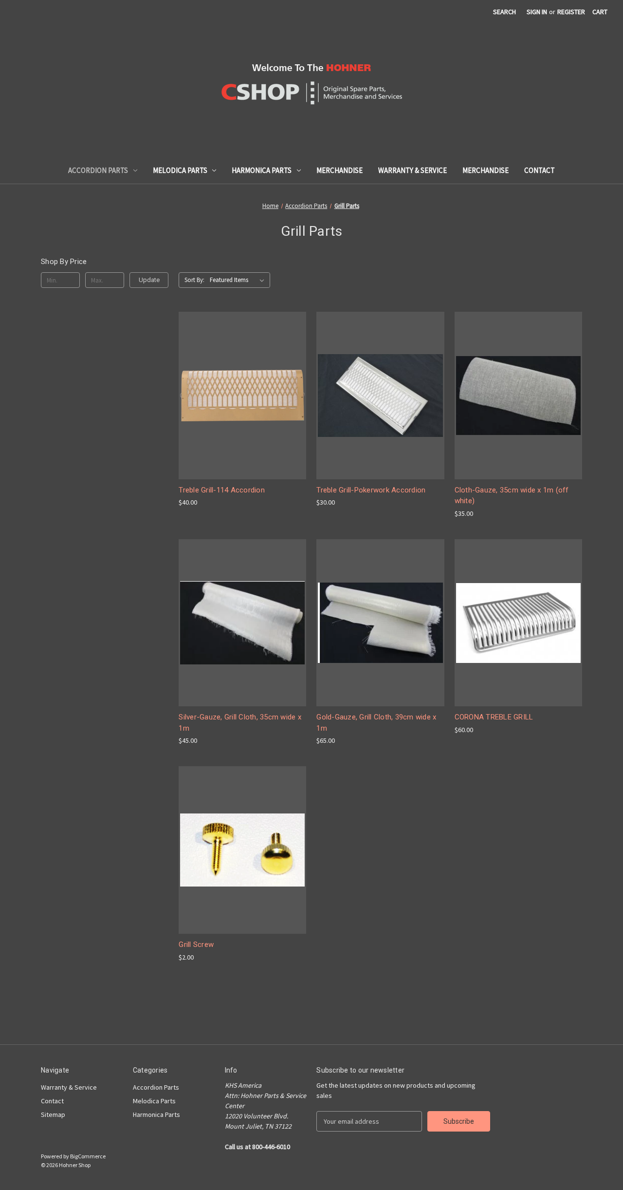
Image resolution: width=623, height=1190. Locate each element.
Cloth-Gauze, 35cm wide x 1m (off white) (512, 496)
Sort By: (194, 280)
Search (504, 11)
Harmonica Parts (262, 170)
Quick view (241, 386)
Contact (539, 170)
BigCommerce (88, 1156)
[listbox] (239, 280)
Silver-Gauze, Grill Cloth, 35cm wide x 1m (240, 723)
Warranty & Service (412, 170)
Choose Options (242, 858)
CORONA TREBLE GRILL (494, 717)
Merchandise (339, 170)
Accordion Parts (98, 170)
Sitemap (53, 1114)
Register (571, 11)
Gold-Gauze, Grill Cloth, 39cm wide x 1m (376, 723)
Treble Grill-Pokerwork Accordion (370, 490)
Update (149, 279)
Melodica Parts (180, 170)
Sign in (537, 11)
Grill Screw (196, 944)
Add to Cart (242, 403)
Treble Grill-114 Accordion (222, 490)
